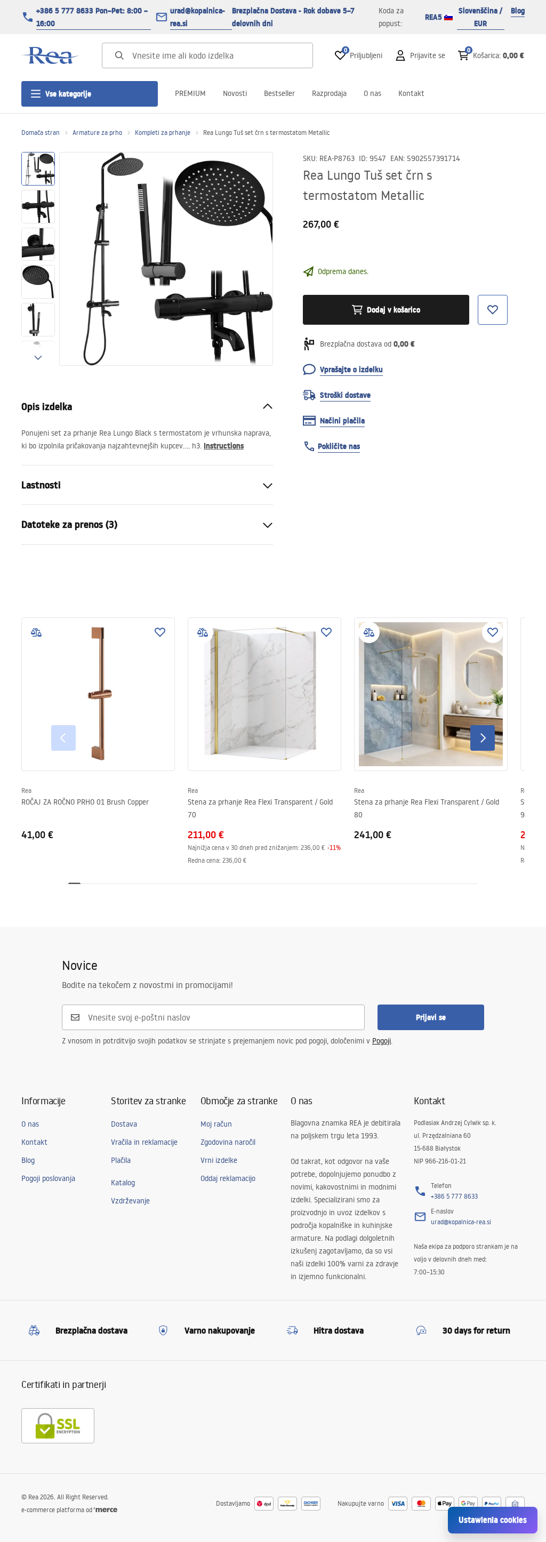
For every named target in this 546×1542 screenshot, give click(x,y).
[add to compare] (36, 632)
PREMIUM (190, 93)
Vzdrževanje (130, 1201)
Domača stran (40, 132)
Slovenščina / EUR (480, 17)
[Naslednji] (482, 738)
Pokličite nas (339, 446)
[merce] (105, 1510)
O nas (372, 93)
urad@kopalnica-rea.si (197, 17)
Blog (518, 10)
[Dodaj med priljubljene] (160, 632)
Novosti (235, 93)
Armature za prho (97, 132)
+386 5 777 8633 (454, 1196)
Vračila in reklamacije (144, 1142)
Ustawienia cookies (493, 1519)
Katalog (123, 1182)
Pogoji (381, 1041)
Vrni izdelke (218, 1160)
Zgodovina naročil (227, 1142)
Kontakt (411, 93)
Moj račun (216, 1124)
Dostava (124, 1124)
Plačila (121, 1160)
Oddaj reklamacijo (227, 1178)
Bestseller (279, 93)
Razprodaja (329, 93)
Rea (26, 790)
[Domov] (50, 55)
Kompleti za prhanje (162, 132)
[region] (38, 259)
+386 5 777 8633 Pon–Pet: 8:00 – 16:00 (92, 17)
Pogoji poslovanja (48, 1178)
